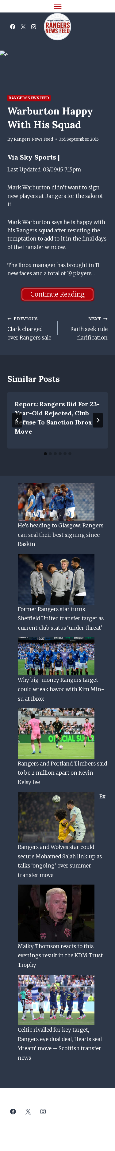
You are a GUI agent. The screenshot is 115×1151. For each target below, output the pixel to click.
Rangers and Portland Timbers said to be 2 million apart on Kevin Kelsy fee (62, 773)
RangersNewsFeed (29, 98)
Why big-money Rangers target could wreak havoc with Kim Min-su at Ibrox (61, 689)
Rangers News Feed (33, 139)
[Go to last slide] (17, 420)
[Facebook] (12, 27)
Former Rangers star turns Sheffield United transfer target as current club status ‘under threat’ (61, 618)
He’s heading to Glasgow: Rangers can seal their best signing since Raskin (60, 534)
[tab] (45, 453)
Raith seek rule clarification (89, 328)
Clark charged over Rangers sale (29, 328)
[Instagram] (33, 27)
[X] (23, 27)
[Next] (98, 420)
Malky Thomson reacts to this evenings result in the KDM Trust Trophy (60, 955)
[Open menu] (57, 6)
